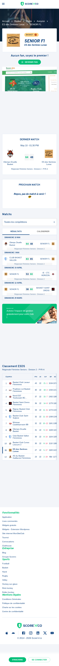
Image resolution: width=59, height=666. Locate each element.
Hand (4, 572)
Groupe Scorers (9, 557)
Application (7, 517)
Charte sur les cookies (12, 607)
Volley (4, 580)
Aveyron (41, 21)
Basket (17, 21)
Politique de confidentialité (13, 603)
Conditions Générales (11, 599)
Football (5, 563)
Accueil (5, 21)
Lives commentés (9, 521)
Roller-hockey (8, 592)
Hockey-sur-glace (9, 584)
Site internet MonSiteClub (13, 533)
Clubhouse (7, 546)
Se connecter (39, 660)
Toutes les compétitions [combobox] (15, 222)
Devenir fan (31, 62)
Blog (4, 553)
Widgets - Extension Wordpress (16, 529)
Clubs (29, 21)
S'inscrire (17, 660)
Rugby (5, 576)
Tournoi (5, 537)
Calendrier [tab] (43, 231)
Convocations (8, 541)
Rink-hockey (7, 588)
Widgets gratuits (9, 525)
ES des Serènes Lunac (13, 24)
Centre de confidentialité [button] (12, 611)
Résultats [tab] (16, 231)
